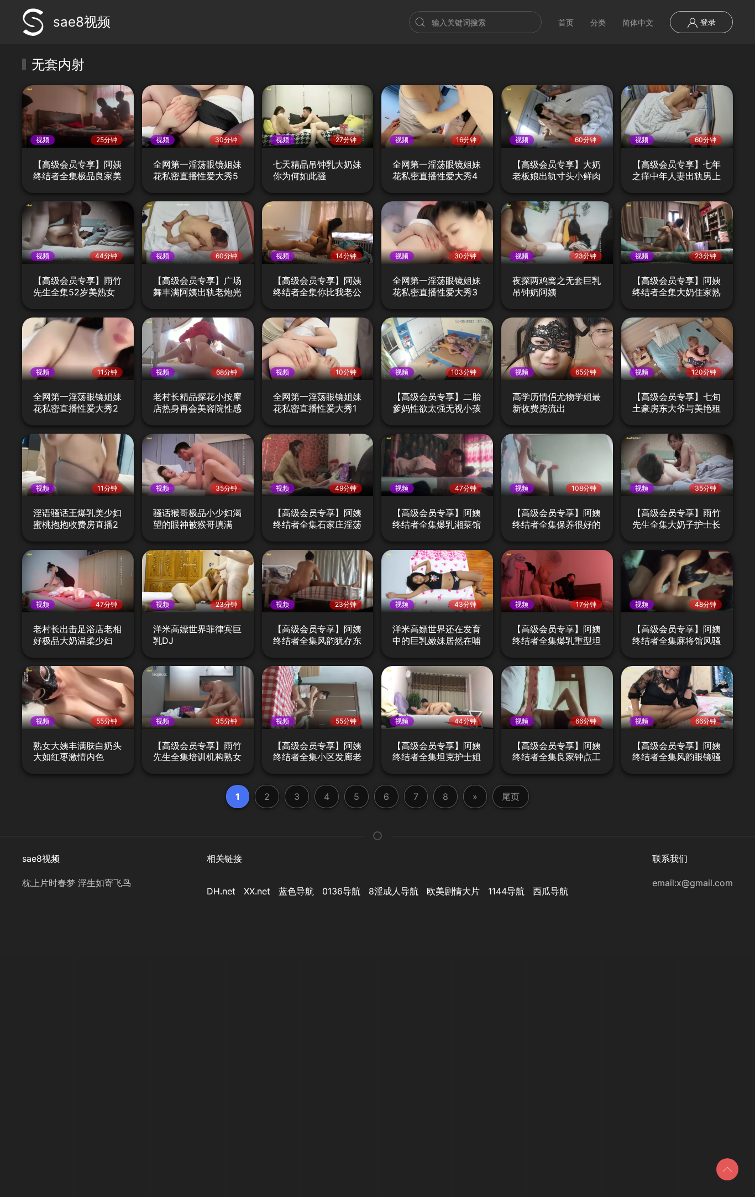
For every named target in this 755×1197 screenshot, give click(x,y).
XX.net (257, 891)
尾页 (511, 796)
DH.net (221, 891)
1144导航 (506, 891)
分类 (598, 22)
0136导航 (341, 891)
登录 (707, 22)
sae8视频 (82, 22)
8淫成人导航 (393, 891)
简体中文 (637, 22)
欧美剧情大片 (453, 891)
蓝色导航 (296, 891)
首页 (566, 22)
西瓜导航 (550, 891)
